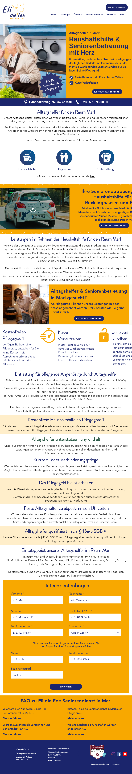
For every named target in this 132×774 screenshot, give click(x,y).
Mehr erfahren (12, 718)
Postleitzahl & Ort (79, 611)
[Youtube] (125, 754)
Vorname (16, 593)
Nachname (75, 593)
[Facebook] (119, 754)
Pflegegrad (75, 626)
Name (14, 653)
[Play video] (33, 209)
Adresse (16, 611)
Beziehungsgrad (21, 668)
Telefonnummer (21, 626)
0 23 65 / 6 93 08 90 (94, 102)
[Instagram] (113, 754)
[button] (31, 753)
